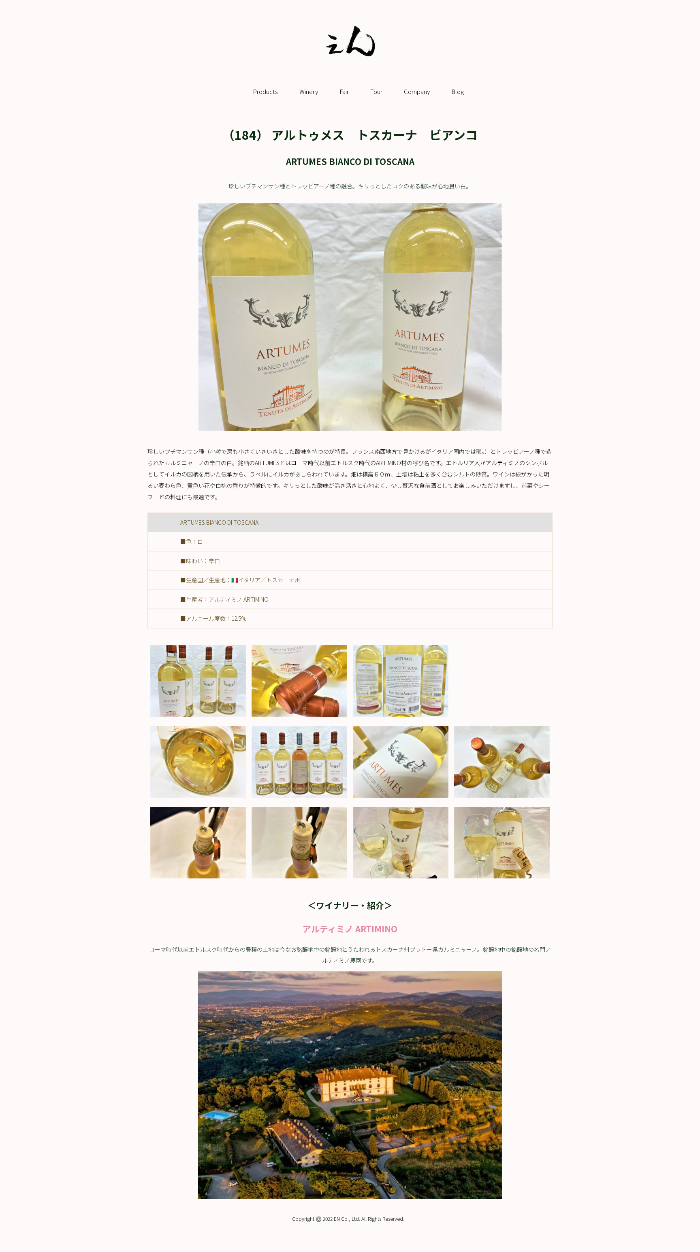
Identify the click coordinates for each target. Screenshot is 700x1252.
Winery (308, 91)
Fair (344, 91)
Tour (376, 91)
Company (417, 91)
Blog (457, 91)
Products (265, 91)
